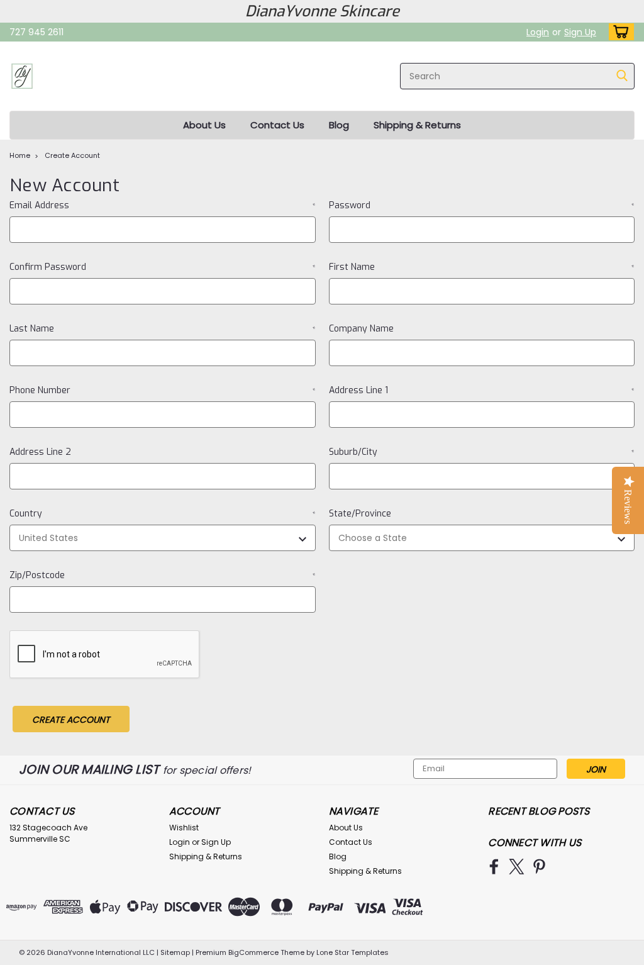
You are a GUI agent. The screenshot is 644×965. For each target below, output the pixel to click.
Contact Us (277, 124)
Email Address (162, 205)
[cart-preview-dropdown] (618, 31)
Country (162, 514)
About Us (204, 124)
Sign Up (580, 32)
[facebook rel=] (494, 866)
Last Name (162, 329)
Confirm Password (162, 267)
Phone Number (162, 390)
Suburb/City (482, 452)
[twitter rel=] (517, 866)
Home (19, 155)
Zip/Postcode (162, 575)
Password (482, 205)
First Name (482, 267)
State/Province (482, 514)
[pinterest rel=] (539, 866)
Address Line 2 (40, 452)
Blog (339, 124)
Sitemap (175, 952)
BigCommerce (253, 952)
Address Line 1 (482, 390)
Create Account (72, 155)
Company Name (361, 329)
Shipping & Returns (417, 124)
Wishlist (184, 827)
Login (537, 32)
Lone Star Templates (352, 952)
